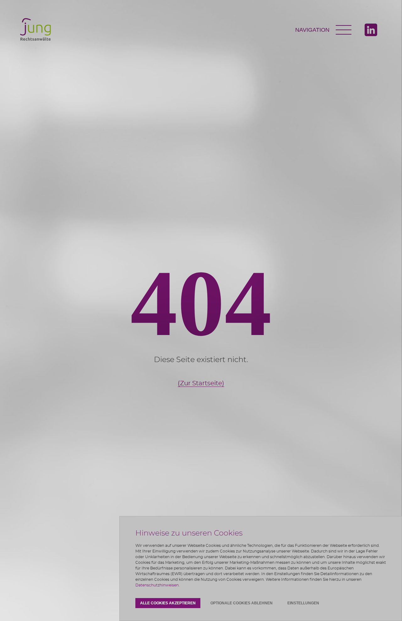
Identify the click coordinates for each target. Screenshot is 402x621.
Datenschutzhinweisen (157, 585)
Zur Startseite (201, 383)
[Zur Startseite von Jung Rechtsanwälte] (36, 30)
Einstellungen (303, 603)
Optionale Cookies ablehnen (241, 603)
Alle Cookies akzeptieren (168, 603)
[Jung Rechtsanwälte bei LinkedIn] (371, 30)
